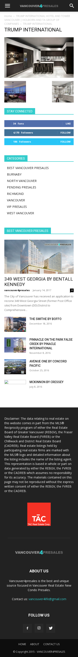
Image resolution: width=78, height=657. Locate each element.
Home (8, 16)
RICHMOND (15, 194)
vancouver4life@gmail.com (47, 599)
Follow (65, 132)
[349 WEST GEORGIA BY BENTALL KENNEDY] (39, 257)
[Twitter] (50, 628)
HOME (22, 644)
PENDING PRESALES (21, 187)
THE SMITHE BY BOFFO (45, 319)
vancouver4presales (17, 290)
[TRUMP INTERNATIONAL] (39, 76)
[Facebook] (27, 628)
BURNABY (14, 174)
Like (68, 123)
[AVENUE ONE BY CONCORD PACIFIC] (15, 366)
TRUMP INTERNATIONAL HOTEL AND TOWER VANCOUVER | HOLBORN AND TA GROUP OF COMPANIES (37, 20)
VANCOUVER (16, 200)
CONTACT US (51, 644)
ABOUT (34, 644)
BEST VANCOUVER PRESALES (28, 168)
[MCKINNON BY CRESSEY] (15, 387)
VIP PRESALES (17, 207)
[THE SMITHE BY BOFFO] (15, 324)
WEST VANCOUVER (20, 213)
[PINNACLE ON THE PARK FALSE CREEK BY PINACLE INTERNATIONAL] (15, 345)
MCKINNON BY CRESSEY (46, 382)
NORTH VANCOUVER (22, 181)
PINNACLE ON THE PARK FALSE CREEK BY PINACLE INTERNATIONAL (51, 344)
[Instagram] (39, 628)
